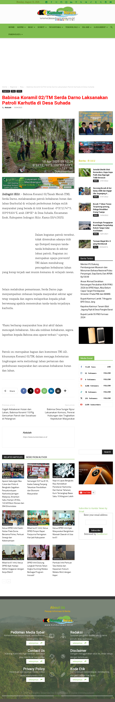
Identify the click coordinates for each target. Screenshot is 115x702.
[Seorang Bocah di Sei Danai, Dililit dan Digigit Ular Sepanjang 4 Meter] (85, 191)
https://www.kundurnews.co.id (35, 437)
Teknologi (71, 27)
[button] (111, 27)
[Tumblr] (96, 2)
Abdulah (8, 107)
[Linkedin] (71, 2)
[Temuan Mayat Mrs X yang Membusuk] (85, 244)
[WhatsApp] (44, 391)
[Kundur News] (57, 14)
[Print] (58, 391)
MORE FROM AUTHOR (36, 457)
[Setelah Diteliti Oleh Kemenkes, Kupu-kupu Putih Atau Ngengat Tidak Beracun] (85, 172)
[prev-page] (4, 581)
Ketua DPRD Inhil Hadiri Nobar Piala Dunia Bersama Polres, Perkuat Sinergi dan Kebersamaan (13, 534)
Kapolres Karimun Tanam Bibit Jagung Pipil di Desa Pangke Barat (97, 308)
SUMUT (41, 27)
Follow (107, 373)
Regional (13, 87)
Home (12, 27)
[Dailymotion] (46, 2)
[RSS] (81, 2)
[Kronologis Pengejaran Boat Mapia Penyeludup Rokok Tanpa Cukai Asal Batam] (85, 225)
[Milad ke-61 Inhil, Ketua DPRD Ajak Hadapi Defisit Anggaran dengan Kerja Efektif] (13, 552)
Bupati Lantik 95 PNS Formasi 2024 (94, 316)
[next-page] (9, 581)
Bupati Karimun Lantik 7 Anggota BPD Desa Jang (96, 300)
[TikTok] (91, 2)
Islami (85, 27)
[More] (65, 391)
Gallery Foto (32, 524)
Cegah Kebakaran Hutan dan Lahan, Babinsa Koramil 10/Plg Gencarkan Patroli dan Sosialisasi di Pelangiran (19, 414)
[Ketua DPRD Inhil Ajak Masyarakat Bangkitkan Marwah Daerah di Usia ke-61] (64, 517)
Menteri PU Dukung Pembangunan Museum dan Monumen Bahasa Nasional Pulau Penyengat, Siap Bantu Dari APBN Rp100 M (96, 270)
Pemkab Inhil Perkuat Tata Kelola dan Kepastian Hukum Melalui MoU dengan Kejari (62, 569)
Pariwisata (15, 34)
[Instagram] (66, 2)
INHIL (19, 91)
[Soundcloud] (86, 2)
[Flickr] (56, 2)
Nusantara (55, 27)
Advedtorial (32, 477)
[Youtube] (110, 2)
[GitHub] (61, 2)
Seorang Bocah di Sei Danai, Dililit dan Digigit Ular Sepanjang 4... (102, 191)
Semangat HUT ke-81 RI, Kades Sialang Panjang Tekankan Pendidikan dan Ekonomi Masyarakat (38, 487)
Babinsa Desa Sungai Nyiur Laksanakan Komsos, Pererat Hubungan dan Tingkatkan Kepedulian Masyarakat (60, 414)
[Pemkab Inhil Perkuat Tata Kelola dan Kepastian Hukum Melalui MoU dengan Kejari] (64, 552)
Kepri (20, 27)
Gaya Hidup (100, 27)
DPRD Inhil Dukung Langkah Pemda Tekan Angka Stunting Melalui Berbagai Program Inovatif (37, 569)
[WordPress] (105, 2)
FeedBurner (102, 534)
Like (109, 367)
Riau (30, 27)
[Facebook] (51, 2)
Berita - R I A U (87, 160)
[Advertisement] (57, 60)
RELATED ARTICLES (13, 457)
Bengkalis (7, 477)
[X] (101, 2)
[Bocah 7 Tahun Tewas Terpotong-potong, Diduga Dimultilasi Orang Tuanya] (85, 207)
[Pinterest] (76, 2)
